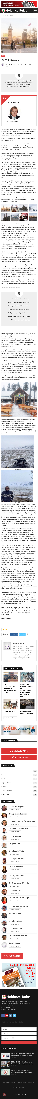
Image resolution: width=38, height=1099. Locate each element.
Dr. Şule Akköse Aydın (18, 906)
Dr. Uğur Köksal (15, 921)
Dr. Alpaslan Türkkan (18, 814)
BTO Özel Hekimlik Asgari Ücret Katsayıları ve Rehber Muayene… (22, 1054)
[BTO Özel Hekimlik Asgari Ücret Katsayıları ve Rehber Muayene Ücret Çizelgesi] (5, 1056)
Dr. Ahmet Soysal (16, 806)
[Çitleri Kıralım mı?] (11, 704)
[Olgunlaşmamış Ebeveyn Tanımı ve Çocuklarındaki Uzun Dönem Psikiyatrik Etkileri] (27, 677)
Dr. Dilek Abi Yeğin (16, 851)
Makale (3, 787)
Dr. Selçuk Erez (15, 890)
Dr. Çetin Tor (14, 843)
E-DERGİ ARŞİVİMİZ (19, 751)
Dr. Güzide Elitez (16, 866)
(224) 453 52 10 (9, 1005)
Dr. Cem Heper (15, 836)
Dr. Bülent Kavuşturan (18, 828)
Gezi (3, 56)
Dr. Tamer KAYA (16, 914)
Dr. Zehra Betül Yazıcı (18, 935)
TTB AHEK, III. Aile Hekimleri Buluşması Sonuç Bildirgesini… (22, 1063)
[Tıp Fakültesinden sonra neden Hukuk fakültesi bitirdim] (11, 677)
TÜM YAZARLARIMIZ (12, 956)
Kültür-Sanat (5, 795)
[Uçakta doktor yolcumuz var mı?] (27, 704)
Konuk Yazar (14, 943)
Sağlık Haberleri (6, 783)
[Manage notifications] (4, 1094)
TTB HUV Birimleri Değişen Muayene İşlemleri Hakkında (21, 1071)
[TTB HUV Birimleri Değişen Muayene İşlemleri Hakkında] (5, 1072)
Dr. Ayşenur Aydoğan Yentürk (22, 821)
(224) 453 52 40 (9, 1007)
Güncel (3, 771)
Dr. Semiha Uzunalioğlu (19, 897)
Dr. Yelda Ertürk (15, 928)
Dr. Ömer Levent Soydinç (20, 883)
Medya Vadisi (22, 1094)
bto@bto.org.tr (11, 1009)
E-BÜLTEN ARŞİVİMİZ (19, 757)
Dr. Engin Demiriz (16, 858)
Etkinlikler (4, 779)
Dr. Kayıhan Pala (16, 875)
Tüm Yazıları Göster (15, 809)
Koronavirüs (5, 775)
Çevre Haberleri (6, 791)
